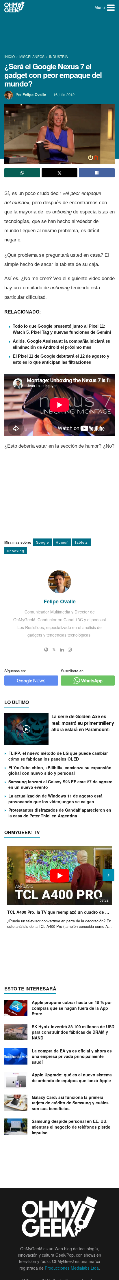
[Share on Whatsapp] (22, 172)
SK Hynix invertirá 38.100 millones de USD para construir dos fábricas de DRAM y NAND (73, 1032)
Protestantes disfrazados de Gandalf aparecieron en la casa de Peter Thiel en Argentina (59, 813)
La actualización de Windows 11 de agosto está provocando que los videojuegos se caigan (55, 798)
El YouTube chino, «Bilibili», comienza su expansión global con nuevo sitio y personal (59, 770)
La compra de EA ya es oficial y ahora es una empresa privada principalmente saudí (72, 1056)
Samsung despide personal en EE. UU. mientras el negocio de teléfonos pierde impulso (71, 1126)
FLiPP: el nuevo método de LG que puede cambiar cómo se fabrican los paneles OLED (58, 756)
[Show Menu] (111, 7)
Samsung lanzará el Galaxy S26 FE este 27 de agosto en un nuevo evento (60, 784)
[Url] (46, 649)
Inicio (10, 56)
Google (42, 542)
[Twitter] (54, 649)
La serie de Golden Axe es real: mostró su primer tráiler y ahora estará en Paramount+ (82, 723)
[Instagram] (70, 649)
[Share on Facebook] (97, 172)
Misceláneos (31, 56)
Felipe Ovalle (34, 94)
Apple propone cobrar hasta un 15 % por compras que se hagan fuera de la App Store (72, 1007)
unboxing (15, 550)
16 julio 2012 (64, 94)
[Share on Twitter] (59, 172)
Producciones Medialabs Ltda (72, 1268)
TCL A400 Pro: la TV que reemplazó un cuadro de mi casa (59, 912)
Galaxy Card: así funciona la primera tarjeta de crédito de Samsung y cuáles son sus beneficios (70, 1102)
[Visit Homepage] (14, 7)
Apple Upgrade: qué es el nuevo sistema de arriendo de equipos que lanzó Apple (72, 1077)
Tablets (81, 542)
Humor (62, 542)
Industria (58, 56)
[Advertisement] (59, 34)
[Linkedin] (62, 649)
